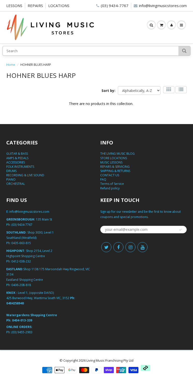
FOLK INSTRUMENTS (20, 167)
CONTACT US (109, 175)
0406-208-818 (21, 285)
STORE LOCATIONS (113, 158)
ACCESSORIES (15, 162)
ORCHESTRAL (15, 184)
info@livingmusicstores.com (163, 5)
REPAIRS (35, 5)
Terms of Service (112, 184)
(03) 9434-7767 (114, 5)
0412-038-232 (21, 261)
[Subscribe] (180, 230)
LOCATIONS (58, 5)
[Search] (184, 51)
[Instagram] (130, 247)
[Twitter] (106, 247)
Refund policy (110, 188)
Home (10, 65)
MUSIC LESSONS (111, 162)
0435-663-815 (21, 243)
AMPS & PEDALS (17, 158)
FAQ (103, 179)
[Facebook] (118, 247)
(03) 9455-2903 (21, 332)
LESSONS (14, 5)
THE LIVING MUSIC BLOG (117, 153)
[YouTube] (142, 247)
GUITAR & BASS (17, 153)
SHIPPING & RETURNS (115, 171)
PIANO (11, 179)
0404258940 (15, 303)
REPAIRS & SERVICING (115, 167)
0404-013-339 (22, 320)
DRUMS (11, 171)
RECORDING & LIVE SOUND (25, 175)
